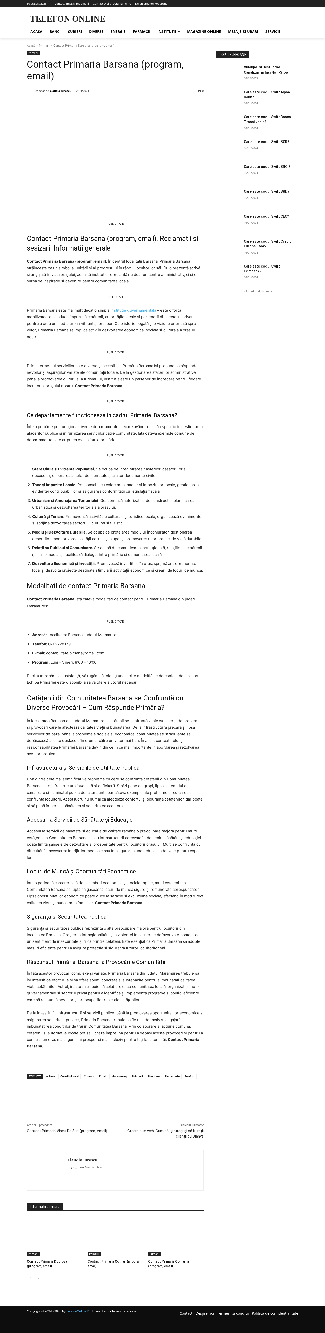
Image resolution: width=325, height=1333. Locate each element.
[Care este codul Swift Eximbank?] (228, 272)
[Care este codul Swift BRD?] (228, 197)
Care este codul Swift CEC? (266, 216)
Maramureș (119, 1076)
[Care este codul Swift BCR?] (228, 148)
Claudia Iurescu (60, 91)
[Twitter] (74, 104)
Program (154, 1076)
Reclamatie (172, 1076)
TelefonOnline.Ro (78, 1311)
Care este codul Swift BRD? (266, 191)
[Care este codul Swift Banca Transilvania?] (228, 123)
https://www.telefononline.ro (86, 1167)
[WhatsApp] (97, 104)
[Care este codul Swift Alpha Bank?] (228, 98)
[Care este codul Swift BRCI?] (228, 173)
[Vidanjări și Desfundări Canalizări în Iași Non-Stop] (228, 73)
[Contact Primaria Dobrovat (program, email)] (55, 1236)
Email (102, 1076)
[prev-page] (30, 1278)
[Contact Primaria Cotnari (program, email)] (115, 1236)
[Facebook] (62, 104)
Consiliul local (69, 1076)
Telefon (189, 1076)
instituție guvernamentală (133, 310)
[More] (109, 104)
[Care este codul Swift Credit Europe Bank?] (228, 247)
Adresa (50, 1076)
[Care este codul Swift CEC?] (228, 222)
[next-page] (38, 1278)
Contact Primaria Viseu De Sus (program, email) (67, 1131)
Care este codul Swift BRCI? (267, 167)
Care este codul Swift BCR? (266, 142)
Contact (89, 1076)
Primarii (44, 45)
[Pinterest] (85, 104)
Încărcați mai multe (255, 291)
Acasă (31, 45)
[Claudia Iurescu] (30, 90)
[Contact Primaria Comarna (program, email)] (176, 1236)
